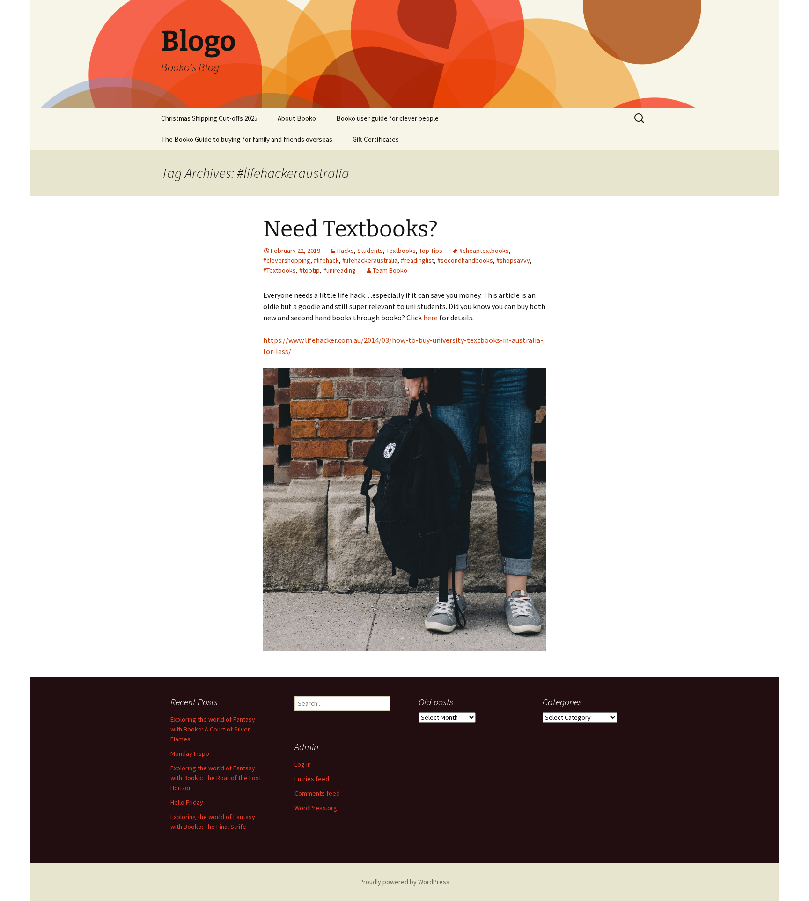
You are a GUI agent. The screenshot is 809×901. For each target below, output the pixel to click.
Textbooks (401, 250)
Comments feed (317, 793)
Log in (302, 764)
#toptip (309, 270)
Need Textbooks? (350, 229)
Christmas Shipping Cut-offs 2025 (209, 118)
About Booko (297, 118)
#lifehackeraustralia (369, 260)
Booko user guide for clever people (387, 118)
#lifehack (326, 260)
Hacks (345, 250)
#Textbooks (279, 270)
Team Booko (390, 270)
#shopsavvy (513, 260)
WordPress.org (315, 808)
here (431, 317)
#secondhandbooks (465, 260)
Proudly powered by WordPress (404, 882)
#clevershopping (286, 260)
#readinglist (417, 260)
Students (370, 250)
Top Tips (430, 250)
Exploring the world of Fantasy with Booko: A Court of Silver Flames (212, 729)
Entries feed (311, 779)
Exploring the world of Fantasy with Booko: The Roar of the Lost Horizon (215, 778)
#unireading (339, 270)
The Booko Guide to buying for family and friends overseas (246, 139)
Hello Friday (186, 802)
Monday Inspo (189, 753)
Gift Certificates (376, 139)
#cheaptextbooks (484, 250)
